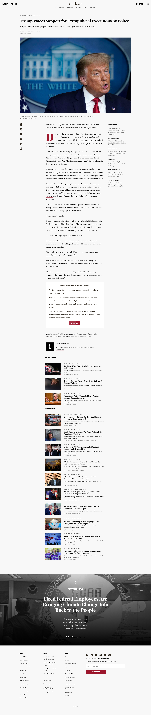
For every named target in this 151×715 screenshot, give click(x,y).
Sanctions (61, 8)
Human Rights (78, 414)
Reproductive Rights (24, 691)
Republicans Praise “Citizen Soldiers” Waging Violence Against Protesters (81, 397)
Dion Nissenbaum (69, 500)
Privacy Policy (68, 680)
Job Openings (68, 692)
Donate (139, 4)
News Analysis (68, 414)
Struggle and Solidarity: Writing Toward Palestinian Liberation (49, 658)
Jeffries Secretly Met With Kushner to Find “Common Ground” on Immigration (117, 153)
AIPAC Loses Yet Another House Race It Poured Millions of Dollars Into (82, 537)
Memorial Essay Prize (70, 684)
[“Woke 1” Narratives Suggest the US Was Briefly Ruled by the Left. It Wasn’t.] (53, 465)
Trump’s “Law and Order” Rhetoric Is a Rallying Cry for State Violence (84, 382)
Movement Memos (48, 680)
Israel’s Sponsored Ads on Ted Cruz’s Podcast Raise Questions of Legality (83, 433)
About (14, 4)
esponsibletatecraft (90, 440)
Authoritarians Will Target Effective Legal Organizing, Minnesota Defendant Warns (115, 185)
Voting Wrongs (47, 684)
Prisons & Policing (24, 684)
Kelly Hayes (68, 470)
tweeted (49, 255)
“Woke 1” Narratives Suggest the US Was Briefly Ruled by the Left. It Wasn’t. (82, 463)
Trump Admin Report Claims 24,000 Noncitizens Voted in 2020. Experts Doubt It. (82, 492)
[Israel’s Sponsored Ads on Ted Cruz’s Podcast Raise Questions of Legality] (53, 435)
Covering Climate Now (49, 692)
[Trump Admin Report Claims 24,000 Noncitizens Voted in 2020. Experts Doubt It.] (53, 494)
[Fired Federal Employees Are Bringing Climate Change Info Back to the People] (53, 524)
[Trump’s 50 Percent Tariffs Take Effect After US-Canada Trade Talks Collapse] (53, 509)
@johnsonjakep (60, 350)
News (22, 15)
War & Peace (23, 694)
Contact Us (67, 695)
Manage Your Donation (70, 663)
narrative (49, 196)
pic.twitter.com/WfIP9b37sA (86, 230)
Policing (78, 8)
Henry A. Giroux (69, 388)
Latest (5, 4)
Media (86, 8)
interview (56, 204)
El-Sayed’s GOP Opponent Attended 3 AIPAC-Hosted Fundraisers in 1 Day (115, 174)
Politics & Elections (32, 15)
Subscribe (67, 670)
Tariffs (92, 8)
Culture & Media (23, 656)
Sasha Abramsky (69, 530)
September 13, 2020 (75, 235)
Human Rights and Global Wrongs (49, 669)
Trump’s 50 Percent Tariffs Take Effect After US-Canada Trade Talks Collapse (82, 507)
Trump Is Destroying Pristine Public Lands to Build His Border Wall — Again (117, 164)
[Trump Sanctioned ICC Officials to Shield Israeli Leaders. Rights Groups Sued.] (53, 420)
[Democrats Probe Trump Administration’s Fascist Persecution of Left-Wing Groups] (53, 554)
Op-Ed (65, 364)
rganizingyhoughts (77, 470)
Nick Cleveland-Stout (79, 440)
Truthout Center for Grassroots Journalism (70, 688)
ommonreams (35, 31)
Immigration (22, 674)
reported (67, 183)
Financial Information (70, 677)
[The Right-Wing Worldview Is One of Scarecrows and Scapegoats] (53, 369)
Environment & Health (74, 519)
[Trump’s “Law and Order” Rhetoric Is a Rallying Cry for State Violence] (53, 384)
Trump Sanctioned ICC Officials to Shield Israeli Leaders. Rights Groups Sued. (116, 133)
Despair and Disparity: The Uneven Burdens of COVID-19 (50, 664)
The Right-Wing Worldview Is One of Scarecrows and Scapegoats (82, 367)
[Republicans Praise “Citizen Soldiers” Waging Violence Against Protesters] (53, 399)
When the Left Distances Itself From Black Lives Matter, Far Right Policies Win (117, 143)
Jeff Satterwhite (69, 374)
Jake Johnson (26, 31)
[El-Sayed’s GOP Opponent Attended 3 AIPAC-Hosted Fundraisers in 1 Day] (53, 450)
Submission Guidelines (70, 674)
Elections (70, 8)
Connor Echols (68, 440)
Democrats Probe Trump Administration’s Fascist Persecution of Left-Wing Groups (82, 552)
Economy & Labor (24, 660)
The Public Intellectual (49, 677)
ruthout (75, 374)
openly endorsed (87, 140)
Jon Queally (68, 513)
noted (71, 260)
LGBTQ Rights (23, 677)
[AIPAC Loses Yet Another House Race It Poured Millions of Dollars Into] (53, 539)
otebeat (76, 500)
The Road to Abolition (49, 673)
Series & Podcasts (24, 698)
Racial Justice (23, 687)
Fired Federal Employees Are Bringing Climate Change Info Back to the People (81, 522)
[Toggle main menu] (147, 4)
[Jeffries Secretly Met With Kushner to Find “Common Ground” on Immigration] (53, 479)
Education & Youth (24, 663)
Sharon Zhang (68, 404)
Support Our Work (69, 667)
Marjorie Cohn (68, 425)
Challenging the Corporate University (48, 687)
